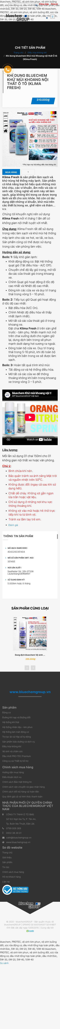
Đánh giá (13, 525)
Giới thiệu (7, 857)
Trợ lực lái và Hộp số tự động (16, 736)
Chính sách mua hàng (13, 872)
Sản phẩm (7, 862)
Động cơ (6, 712)
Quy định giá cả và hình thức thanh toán (22, 796)
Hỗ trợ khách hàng (11, 876)
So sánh (4, 963)
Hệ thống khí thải (10, 722)
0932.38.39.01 (13, 833)
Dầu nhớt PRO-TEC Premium (16, 756)
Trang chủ (19, 52)
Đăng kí (54, 4)
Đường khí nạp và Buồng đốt (16, 717)
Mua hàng (11, 172)
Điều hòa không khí (36, 52)
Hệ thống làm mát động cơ (15, 732)
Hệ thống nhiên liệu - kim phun (17, 727)
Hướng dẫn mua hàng (13, 772)
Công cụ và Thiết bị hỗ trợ (15, 761)
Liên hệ (6, 881)
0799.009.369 (13, 828)
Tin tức (5, 867)
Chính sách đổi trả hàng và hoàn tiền (20, 791)
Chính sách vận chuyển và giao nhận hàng (23, 786)
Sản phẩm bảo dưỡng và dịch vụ (18, 741)
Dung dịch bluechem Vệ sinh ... (30, 655)
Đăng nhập (44, 4)
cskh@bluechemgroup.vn (18, 837)
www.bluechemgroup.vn (18, 842)
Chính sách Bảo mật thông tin (17, 782)
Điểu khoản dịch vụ (11, 777)
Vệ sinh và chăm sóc (12, 751)
